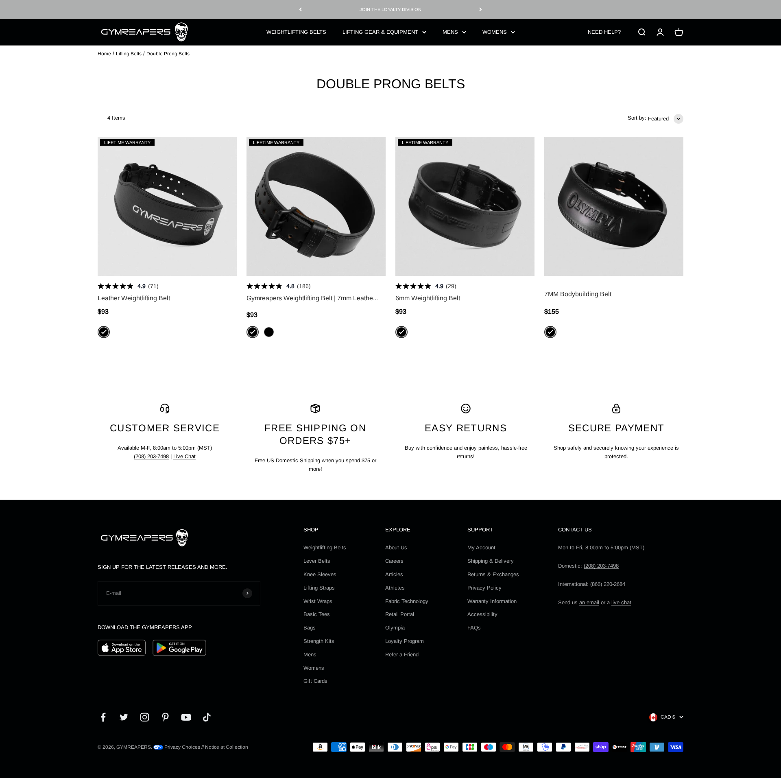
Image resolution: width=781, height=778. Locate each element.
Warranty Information (492, 601)
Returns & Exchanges (493, 574)
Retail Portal (399, 614)
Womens (313, 668)
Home (104, 54)
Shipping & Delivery (490, 561)
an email (589, 602)
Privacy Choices (181, 747)
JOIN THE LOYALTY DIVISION (390, 9)
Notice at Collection (226, 747)
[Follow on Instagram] (144, 717)
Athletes (395, 588)
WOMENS (494, 31)
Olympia (395, 628)
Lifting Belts (129, 54)
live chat (621, 602)
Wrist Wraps (317, 601)
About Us (396, 547)
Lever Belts (316, 561)
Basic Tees (316, 614)
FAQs (474, 628)
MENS (450, 31)
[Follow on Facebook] (103, 717)
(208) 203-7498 (151, 456)
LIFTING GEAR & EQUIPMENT (380, 31)
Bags (309, 628)
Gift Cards (315, 681)
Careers (394, 561)
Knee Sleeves (319, 574)
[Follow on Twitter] (123, 717)
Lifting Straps (319, 588)
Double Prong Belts (168, 54)
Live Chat (184, 456)
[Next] (480, 9)
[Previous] (300, 9)
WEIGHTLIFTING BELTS (296, 31)
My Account (481, 547)
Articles (394, 574)
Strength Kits (318, 641)
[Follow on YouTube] (186, 717)
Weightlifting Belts (324, 547)
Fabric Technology (406, 601)
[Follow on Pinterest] (165, 717)
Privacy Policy (484, 588)
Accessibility (482, 614)
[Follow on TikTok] (206, 717)
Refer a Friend (402, 654)
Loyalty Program (404, 641)
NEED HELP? (604, 31)
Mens (309, 654)
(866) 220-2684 (607, 584)
